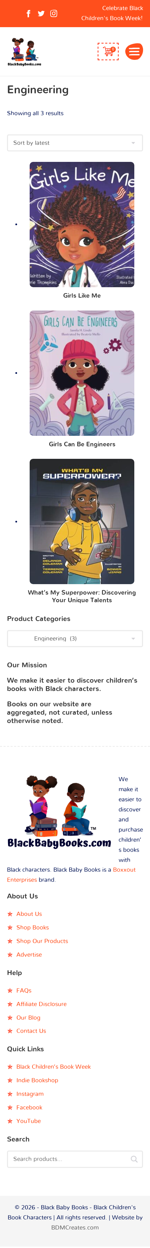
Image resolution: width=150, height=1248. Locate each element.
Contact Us (31, 1031)
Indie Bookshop (37, 1080)
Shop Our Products (42, 941)
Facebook (29, 1107)
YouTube (28, 1121)
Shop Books (32, 928)
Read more (82, 226)
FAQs (23, 991)
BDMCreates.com (75, 1228)
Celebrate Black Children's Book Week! (112, 13)
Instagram (30, 1094)
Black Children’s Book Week (53, 1067)
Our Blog (28, 1018)
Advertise (29, 955)
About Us (29, 914)
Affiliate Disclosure (41, 1004)
